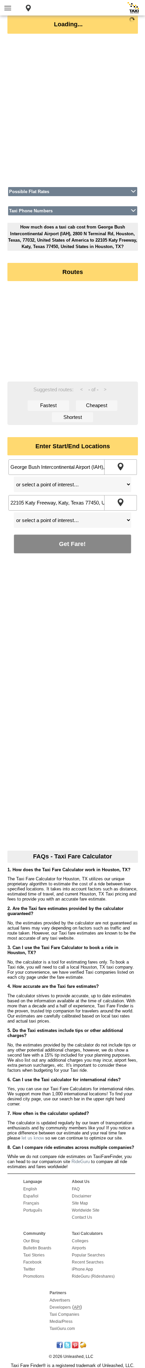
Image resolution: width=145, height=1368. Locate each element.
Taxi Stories (34, 1255)
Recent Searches (88, 1262)
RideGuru (80, 1161)
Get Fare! (72, 543)
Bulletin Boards (37, 1248)
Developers (60, 1307)
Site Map (80, 1203)
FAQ (76, 1189)
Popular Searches (88, 1255)
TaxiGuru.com (62, 1328)
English (30, 1189)
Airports (79, 1248)
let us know (33, 1138)
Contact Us (82, 1217)
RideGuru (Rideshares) (93, 1276)
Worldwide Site (85, 1210)
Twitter (29, 1269)
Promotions (33, 1276)
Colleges (80, 1241)
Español (30, 1196)
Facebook (32, 1262)
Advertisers (60, 1300)
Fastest (48, 405)
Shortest (72, 417)
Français (31, 1203)
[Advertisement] (72, 110)
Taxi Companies (64, 1314)
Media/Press (61, 1321)
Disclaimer (81, 1196)
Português (32, 1210)
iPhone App (82, 1269)
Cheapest (96, 405)
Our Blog (31, 1241)
